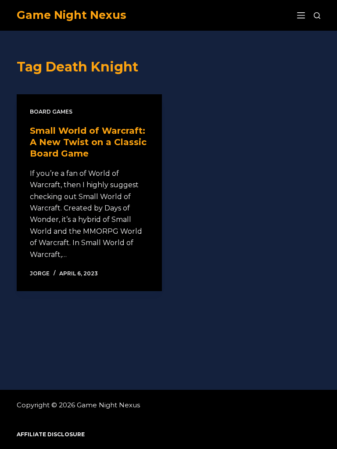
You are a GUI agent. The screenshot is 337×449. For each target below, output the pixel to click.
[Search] (317, 15)
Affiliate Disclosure (51, 434)
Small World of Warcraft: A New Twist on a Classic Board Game (88, 142)
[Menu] (301, 15)
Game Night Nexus (71, 14)
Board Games (51, 111)
